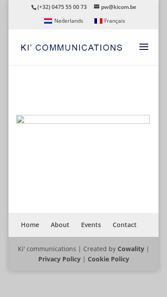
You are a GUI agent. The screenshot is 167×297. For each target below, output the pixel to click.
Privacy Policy (59, 259)
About (60, 224)
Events (91, 224)
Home (30, 224)
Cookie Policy (108, 259)
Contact (125, 224)
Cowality (131, 248)
